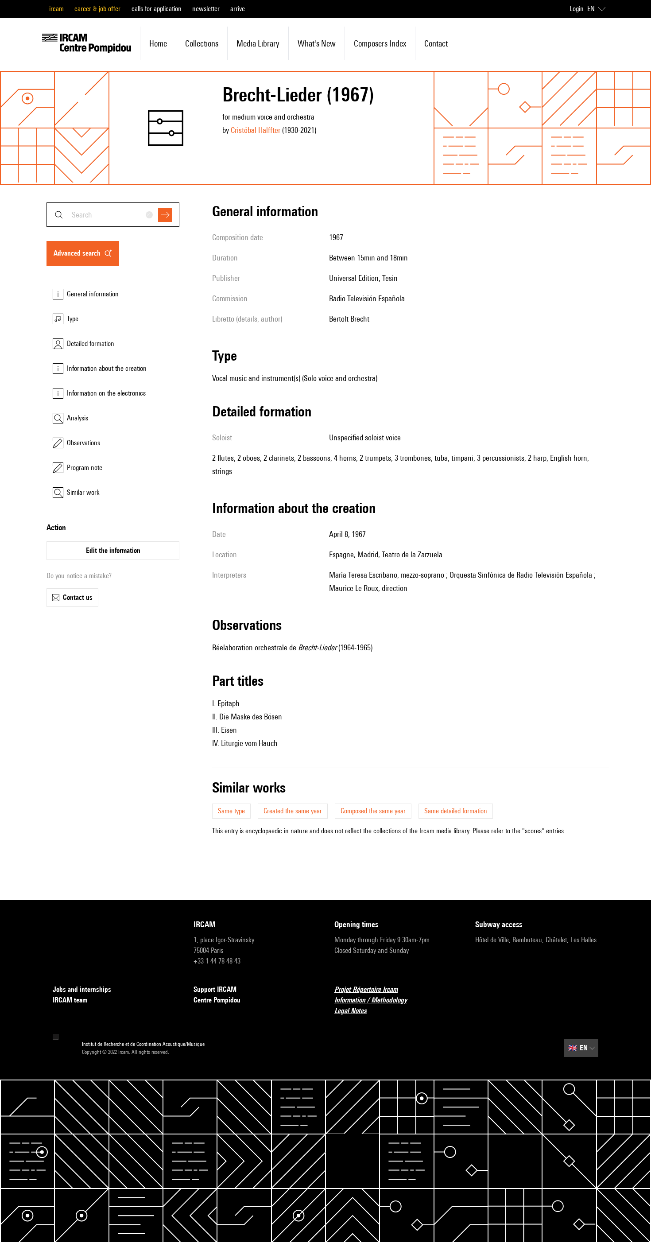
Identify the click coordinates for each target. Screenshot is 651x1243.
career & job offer (97, 8)
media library (257, 43)
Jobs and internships (82, 989)
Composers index (380, 43)
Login (577, 8)
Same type (231, 811)
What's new (317, 43)
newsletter (206, 8)
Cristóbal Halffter (255, 130)
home (158, 43)
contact (436, 43)
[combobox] (112, 214)
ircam (56, 8)
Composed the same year (373, 811)
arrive (237, 8)
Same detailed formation (455, 811)
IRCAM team (70, 1000)
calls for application (157, 8)
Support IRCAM (215, 989)
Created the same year (293, 811)
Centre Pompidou (217, 1000)
